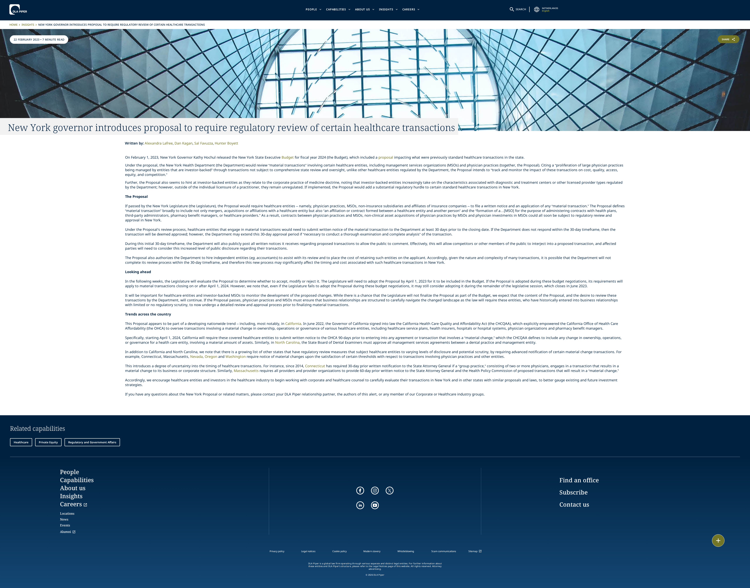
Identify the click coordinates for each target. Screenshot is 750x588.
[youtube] (375, 505)
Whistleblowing (405, 551)
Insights (386, 9)
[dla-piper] (19, 9)
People (311, 9)
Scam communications (443, 551)
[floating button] (718, 540)
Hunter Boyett (226, 143)
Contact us (574, 504)
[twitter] (390, 490)
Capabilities (336, 9)
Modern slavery (371, 551)
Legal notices (308, 551)
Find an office (579, 480)
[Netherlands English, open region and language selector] (537, 9)
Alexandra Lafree (159, 143)
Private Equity (48, 442)
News (64, 519)
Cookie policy (339, 551)
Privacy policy (277, 551)
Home (13, 24)
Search (521, 9)
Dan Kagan (184, 143)
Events (65, 525)
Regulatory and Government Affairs (92, 442)
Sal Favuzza (203, 143)
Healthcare (21, 442)
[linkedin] (360, 505)
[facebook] (360, 490)
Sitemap (472, 551)
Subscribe (573, 492)
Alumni (65, 532)
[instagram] (375, 490)
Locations (67, 513)
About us (362, 9)
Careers (408, 9)
